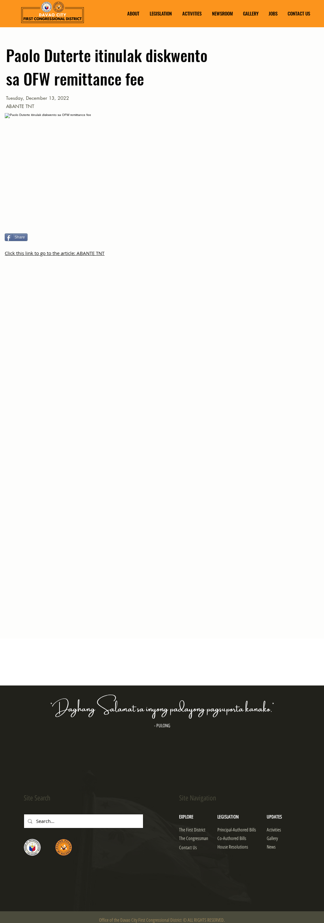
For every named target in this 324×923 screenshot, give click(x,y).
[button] (133, 13)
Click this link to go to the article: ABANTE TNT (54, 253)
